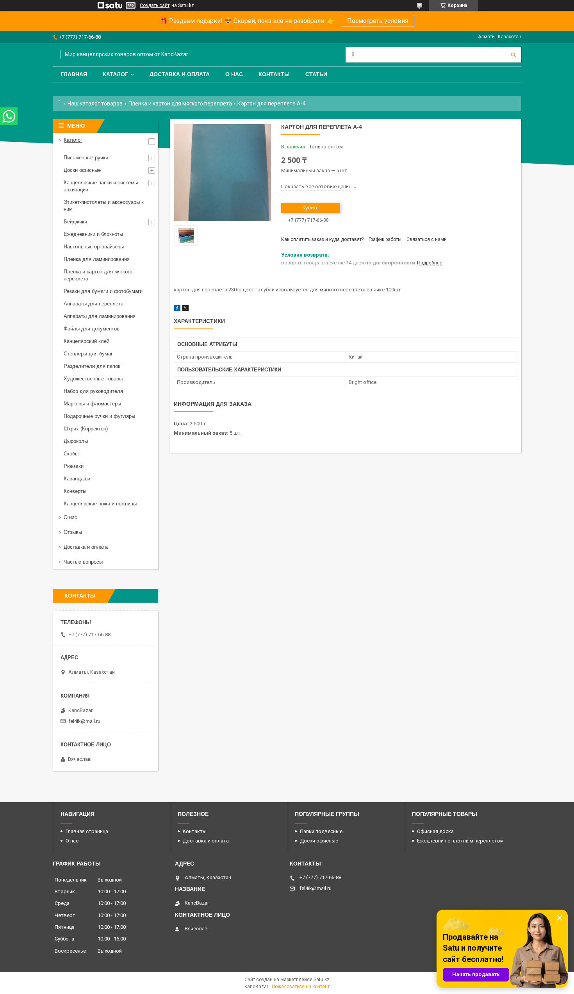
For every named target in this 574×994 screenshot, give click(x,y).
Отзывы (73, 532)
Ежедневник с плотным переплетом (460, 841)
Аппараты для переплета (93, 304)
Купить (310, 208)
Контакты (274, 74)
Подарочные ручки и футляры (99, 416)
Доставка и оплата (180, 74)
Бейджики (75, 222)
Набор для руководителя (93, 391)
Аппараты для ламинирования (99, 316)
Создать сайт (154, 5)
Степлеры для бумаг (88, 354)
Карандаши (77, 479)
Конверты (75, 491)
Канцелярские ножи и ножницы (100, 504)
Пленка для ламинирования (97, 259)
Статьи (316, 74)
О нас (234, 74)
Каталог (115, 74)
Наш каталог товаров (95, 103)
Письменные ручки (86, 158)
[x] (185, 309)
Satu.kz (322, 979)
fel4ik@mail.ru (84, 721)
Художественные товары (93, 379)
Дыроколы (76, 441)
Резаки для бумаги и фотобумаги (103, 291)
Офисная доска (435, 831)
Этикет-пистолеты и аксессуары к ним (104, 205)
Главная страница (87, 831)
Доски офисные (82, 170)
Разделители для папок (92, 366)
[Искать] (513, 54)
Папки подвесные (321, 831)
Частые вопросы (83, 562)
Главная (74, 74)
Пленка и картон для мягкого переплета (180, 103)
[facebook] (177, 309)
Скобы (71, 454)
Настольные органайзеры (94, 247)
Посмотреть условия (377, 21)
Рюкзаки (74, 466)
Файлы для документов (91, 329)
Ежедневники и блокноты (93, 234)
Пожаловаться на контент (301, 986)
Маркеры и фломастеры (92, 404)
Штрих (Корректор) (86, 429)
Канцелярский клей (86, 341)
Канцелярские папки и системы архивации (101, 186)
